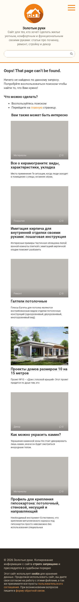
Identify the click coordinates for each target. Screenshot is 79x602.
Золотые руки (34, 28)
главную (36, 107)
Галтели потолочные (29, 301)
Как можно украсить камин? (36, 434)
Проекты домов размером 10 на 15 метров (39, 371)
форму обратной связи (30, 590)
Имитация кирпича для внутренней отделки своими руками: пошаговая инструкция (38, 232)
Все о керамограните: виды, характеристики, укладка (35, 165)
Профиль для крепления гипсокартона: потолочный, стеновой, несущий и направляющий (35, 505)
